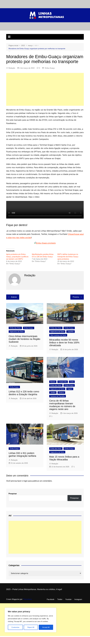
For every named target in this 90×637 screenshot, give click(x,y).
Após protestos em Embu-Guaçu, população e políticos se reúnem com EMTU (17, 256)
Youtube (68, 599)
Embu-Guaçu (50, 68)
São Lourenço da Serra (58, 335)
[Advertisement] (45, 89)
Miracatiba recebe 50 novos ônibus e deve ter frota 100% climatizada (64, 342)
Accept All (45, 627)
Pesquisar (13, 494)
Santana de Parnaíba (57, 396)
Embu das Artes (15, 328)
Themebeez (27, 599)
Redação (11, 68)
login (26, 481)
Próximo (76, 297)
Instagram (78, 599)
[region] (30, 620)
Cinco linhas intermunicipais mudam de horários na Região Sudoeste (24, 339)
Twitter (59, 599)
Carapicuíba (63, 382)
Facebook (50, 599)
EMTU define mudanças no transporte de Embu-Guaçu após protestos (67, 256)
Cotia (72, 382)
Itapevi (70, 389)
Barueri (52, 382)
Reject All (30, 627)
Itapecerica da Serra (17, 331)
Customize (15, 627)
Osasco (61, 392)
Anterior (14, 297)
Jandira (52, 392)
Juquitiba (71, 331)
